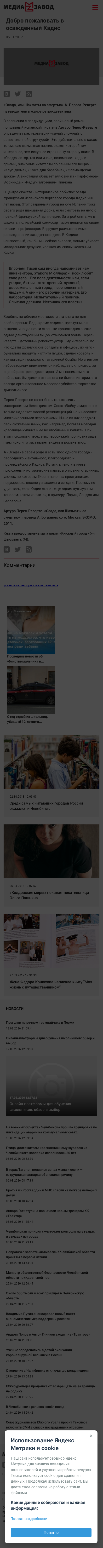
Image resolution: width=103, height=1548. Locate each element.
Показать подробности (29, 1519)
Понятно (51, 1532)
